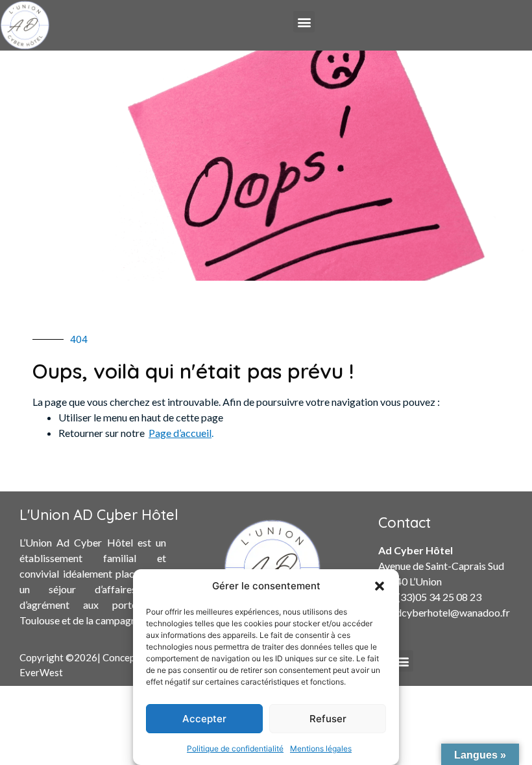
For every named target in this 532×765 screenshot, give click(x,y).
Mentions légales (321, 748)
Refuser (327, 718)
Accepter (204, 718)
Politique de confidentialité (235, 748)
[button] (379, 586)
